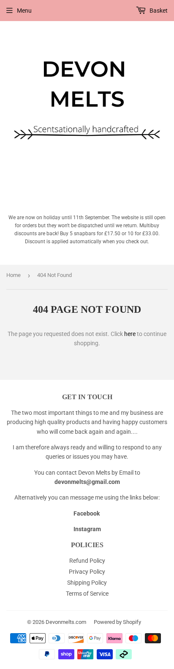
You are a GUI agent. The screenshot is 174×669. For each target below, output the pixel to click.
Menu (24, 10)
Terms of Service (87, 593)
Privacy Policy (87, 571)
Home (13, 275)
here (130, 333)
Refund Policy (87, 560)
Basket (158, 10)
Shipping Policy (87, 582)
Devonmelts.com (66, 622)
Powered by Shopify (117, 622)
